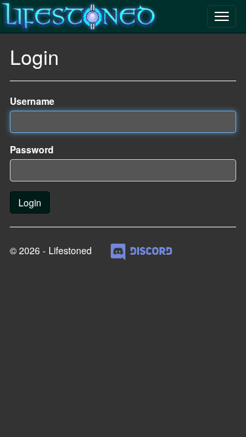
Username (32, 100)
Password (32, 149)
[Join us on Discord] (141, 250)
